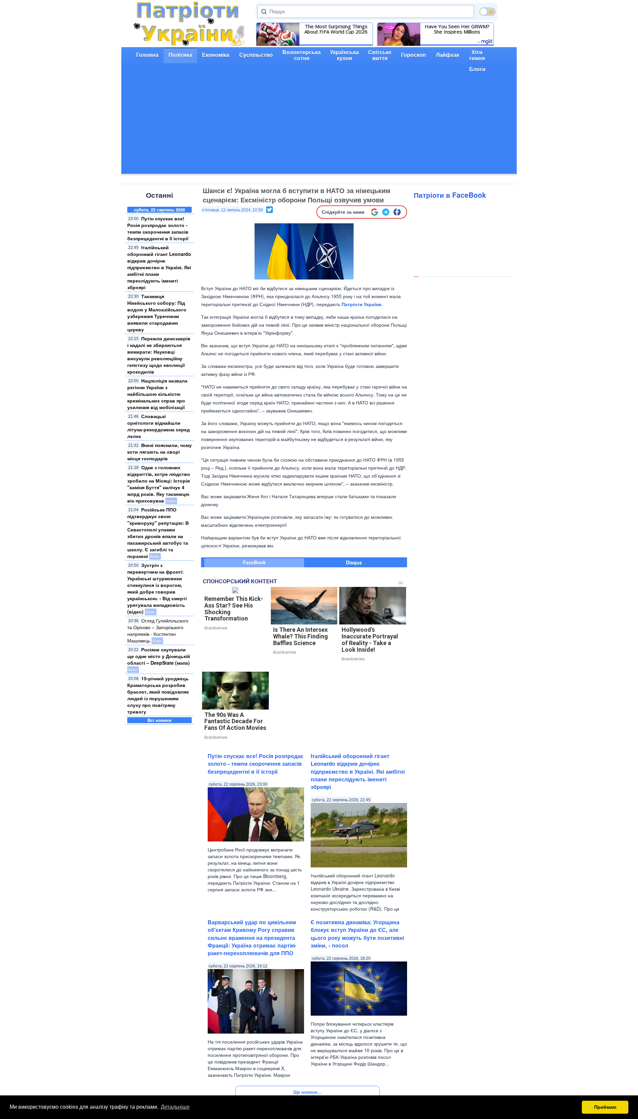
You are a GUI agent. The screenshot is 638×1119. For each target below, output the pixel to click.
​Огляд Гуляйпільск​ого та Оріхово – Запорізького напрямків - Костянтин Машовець (157, 630)
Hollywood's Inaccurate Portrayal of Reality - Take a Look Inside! (370, 639)
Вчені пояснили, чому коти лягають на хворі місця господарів (159, 452)
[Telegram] (385, 212)
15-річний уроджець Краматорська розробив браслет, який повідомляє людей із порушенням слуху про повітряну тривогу (158, 695)
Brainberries (215, 627)
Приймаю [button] (605, 1107)
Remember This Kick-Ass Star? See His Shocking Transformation (233, 608)
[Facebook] (397, 212)
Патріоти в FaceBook (450, 195)
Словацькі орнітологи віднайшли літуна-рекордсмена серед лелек (158, 426)
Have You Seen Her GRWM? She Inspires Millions (457, 29)
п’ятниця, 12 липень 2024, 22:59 (232, 210)
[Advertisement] (319, 127)
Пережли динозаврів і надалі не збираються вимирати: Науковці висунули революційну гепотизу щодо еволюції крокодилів (158, 355)
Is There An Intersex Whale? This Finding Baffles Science (300, 636)
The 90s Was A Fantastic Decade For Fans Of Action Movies (235, 721)
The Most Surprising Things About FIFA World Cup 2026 (336, 29)
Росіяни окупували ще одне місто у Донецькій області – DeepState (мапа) (158, 656)
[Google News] (374, 212)
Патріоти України (361, 304)
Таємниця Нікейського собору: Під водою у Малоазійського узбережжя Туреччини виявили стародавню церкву (156, 313)
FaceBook (254, 562)
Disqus (354, 562)
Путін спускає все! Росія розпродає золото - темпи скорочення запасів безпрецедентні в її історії (157, 228)
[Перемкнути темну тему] (487, 11)
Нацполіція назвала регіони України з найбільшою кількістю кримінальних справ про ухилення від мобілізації (157, 393)
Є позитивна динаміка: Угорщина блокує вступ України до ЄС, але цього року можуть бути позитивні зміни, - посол (357, 933)
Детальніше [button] (175, 1107)
